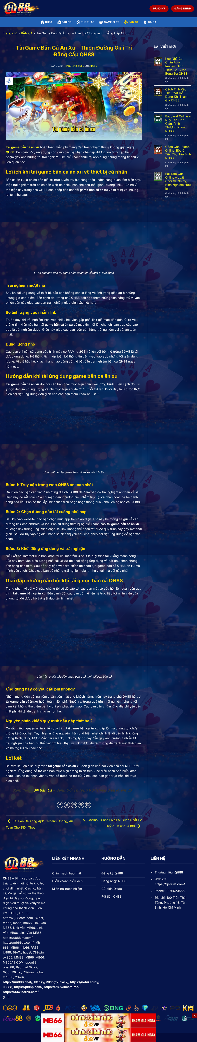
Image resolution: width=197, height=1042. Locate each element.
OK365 (24, 913)
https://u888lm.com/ (18, 938)
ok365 (7, 957)
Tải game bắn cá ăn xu (22, 147)
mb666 (8, 977)
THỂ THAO (87, 22)
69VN (17, 952)
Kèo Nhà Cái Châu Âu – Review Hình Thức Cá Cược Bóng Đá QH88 (176, 66)
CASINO (67, 22)
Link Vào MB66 (24, 928)
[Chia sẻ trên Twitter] (67, 805)
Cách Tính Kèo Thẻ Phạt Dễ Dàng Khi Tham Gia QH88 (176, 95)
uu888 (7, 987)
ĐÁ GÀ (152, 22)
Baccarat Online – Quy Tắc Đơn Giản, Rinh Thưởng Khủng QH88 (177, 124)
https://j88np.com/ (28, 987)
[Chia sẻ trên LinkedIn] (88, 805)
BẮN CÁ (134, 22)
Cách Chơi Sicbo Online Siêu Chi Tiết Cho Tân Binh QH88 (178, 152)
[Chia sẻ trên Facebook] (60, 805)
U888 (7, 952)
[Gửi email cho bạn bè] (74, 805)
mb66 (7, 923)
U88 (14, 913)
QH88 (48, 22)
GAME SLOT (111, 22)
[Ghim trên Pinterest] (81, 805)
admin (93, 66)
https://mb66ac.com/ (18, 942)
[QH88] (22, 9)
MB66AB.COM (13, 962)
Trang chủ (10, 33)
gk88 (6, 997)
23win (19, 977)
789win (38, 952)
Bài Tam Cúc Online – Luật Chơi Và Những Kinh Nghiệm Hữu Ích (178, 181)
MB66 (14, 947)
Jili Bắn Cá (42, 790)
